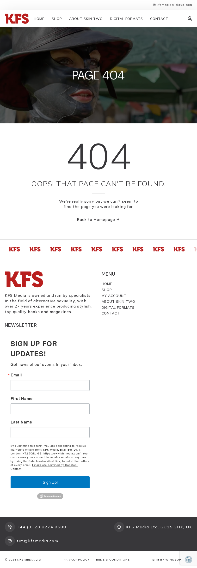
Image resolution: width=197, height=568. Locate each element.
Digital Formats (126, 18)
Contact (159, 18)
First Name (22, 398)
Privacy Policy (76, 559)
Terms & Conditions (112, 559)
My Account (114, 296)
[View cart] (177, 18)
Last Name (21, 422)
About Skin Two (86, 18)
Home (39, 18)
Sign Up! (50, 482)
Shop (57, 18)
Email (16, 375)
